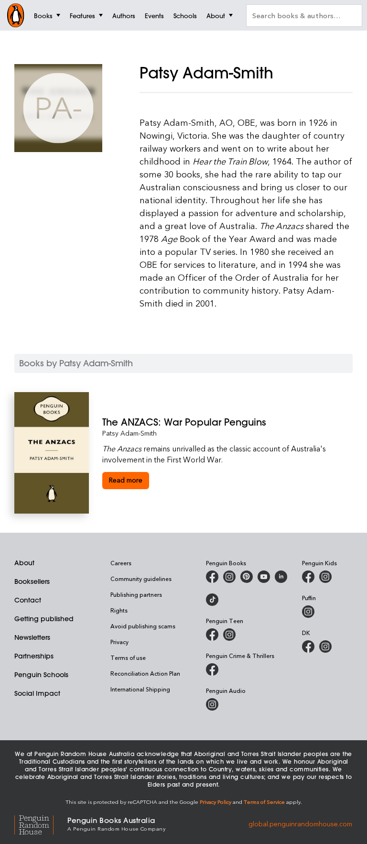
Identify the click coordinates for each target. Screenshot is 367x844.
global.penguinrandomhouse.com (300, 823)
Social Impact (37, 693)
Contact (27, 600)
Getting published (44, 618)
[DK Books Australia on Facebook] (308, 646)
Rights (119, 610)
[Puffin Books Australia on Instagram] (308, 611)
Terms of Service (264, 802)
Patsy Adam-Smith (129, 433)
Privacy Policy (215, 802)
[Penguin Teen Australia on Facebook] (212, 634)
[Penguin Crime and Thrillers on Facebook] (212, 669)
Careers (120, 563)
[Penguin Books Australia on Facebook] (212, 576)
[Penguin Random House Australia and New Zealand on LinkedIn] (281, 576)
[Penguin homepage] (15, 15)
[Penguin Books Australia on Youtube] (264, 576)
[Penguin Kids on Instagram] (325, 576)
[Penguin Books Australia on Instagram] (229, 576)
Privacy (119, 641)
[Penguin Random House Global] (40, 823)
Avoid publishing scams (142, 626)
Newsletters (32, 637)
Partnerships (34, 656)
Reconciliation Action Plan (145, 673)
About (24, 563)
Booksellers (32, 581)
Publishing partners (136, 594)
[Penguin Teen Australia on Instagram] (229, 634)
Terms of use (128, 657)
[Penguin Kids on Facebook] (308, 576)
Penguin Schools (41, 674)
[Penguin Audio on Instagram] (212, 704)
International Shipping (140, 689)
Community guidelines (141, 578)
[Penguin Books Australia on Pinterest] (246, 576)
